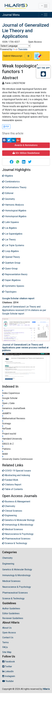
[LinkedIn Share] (13, 140)
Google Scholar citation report (18, 298)
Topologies (10, 291)
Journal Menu (11, 15)
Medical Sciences (11, 581)
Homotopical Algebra (15, 216)
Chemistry (7, 558)
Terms (5, 642)
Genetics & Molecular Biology (17, 569)
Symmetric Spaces (14, 286)
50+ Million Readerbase (27, 153)
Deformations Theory (15, 187)
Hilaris (46, 689)
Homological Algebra (15, 210)
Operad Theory (12, 257)
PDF (7, 126)
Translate (22, 49)
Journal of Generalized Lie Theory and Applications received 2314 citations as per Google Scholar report (24, 310)
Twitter (8, 666)
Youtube (9, 681)
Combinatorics (12, 181)
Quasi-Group (11, 268)
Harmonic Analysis (14, 204)
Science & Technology (13, 598)
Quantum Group (12, 262)
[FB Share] (4, 140)
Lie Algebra (10, 228)
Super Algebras (12, 280)
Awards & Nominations (26, 145)
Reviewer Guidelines (12, 618)
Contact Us (7, 637)
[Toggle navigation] (44, 6)
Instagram (9, 676)
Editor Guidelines (10, 613)
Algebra (8, 175)
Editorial (8, 193)
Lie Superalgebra (13, 233)
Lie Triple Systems (14, 245)
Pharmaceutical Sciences (15, 592)
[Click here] (16, 6)
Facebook (9, 661)
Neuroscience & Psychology (16, 587)
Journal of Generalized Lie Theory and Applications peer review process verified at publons (25, 347)
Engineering (8, 563)
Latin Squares (11, 222)
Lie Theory (10, 239)
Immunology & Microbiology (16, 575)
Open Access (9, 632)
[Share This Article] (11, 161)
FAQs (5, 647)
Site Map (6, 652)
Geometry (9, 199)
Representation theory (15, 274)
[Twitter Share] (9, 140)
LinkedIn (9, 671)
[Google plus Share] (18, 140)
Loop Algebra (11, 251)
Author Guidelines (11, 608)
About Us (7, 627)
